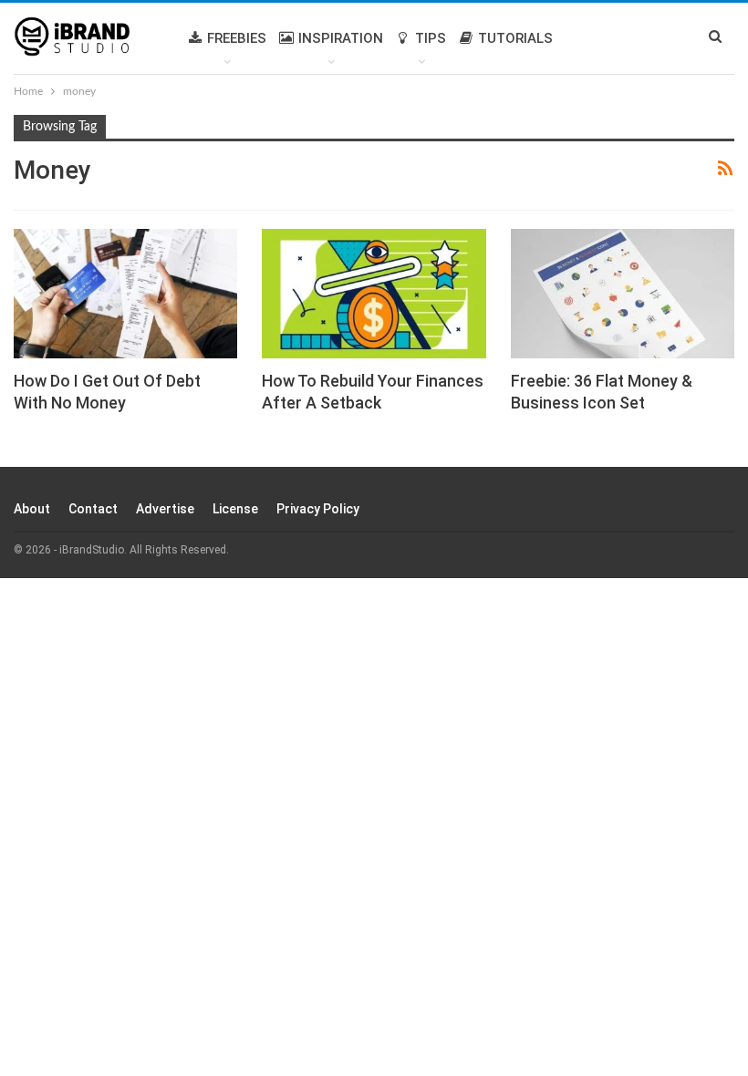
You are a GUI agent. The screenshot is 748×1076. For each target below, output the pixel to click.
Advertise (165, 509)
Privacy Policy (317, 509)
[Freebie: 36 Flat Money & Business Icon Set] (622, 293)
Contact (93, 509)
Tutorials (515, 38)
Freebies (236, 38)
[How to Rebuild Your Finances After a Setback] (373, 293)
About (32, 509)
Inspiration (340, 38)
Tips (430, 38)
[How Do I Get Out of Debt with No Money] (125, 293)
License (235, 509)
